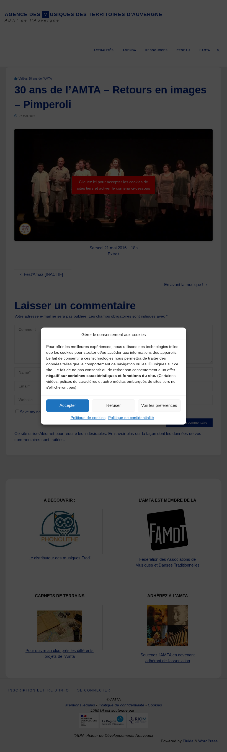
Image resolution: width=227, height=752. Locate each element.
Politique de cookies (88, 417)
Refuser (113, 405)
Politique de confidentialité (131, 417)
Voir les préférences (159, 405)
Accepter (68, 405)
